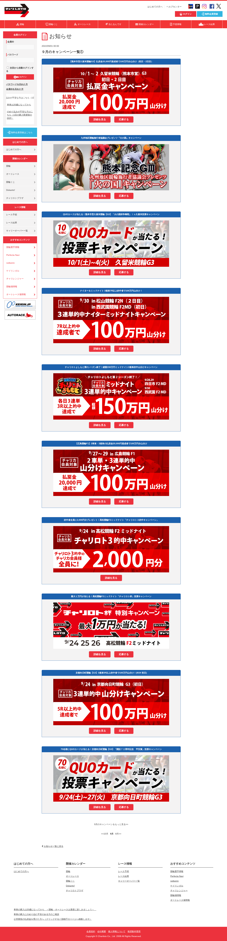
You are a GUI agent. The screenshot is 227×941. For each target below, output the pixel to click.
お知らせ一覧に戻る (53, 846)
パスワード (12, 54)
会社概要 (101, 931)
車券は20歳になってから (19, 104)
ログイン (23, 77)
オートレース (12, 174)
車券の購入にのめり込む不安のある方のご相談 (36, 914)
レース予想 (11, 214)
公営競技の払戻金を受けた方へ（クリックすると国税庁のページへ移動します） (53, 919)
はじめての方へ (155, 6)
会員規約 (90, 931)
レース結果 (11, 222)
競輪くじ (10, 182)
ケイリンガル (12, 271)
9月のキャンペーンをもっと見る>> (111, 824)
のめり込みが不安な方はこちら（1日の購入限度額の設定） (20, 114)
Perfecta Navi (12, 255)
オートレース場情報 (16, 294)
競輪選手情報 (12, 247)
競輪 (8, 166)
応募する (124, 119)
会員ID (10, 41)
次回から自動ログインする (20, 69)
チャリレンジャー (15, 278)
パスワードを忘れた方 (17, 84)
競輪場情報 (11, 286)
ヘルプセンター (174, 6)
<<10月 (105, 833)
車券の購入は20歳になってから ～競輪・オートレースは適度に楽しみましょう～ (55, 909)
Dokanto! (10, 190)
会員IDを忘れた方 (14, 89)
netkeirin (10, 263)
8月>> (118, 833)
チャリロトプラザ (14, 198)
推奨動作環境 (134, 931)
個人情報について (116, 931)
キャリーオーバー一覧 (17, 230)
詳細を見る (100, 119)
